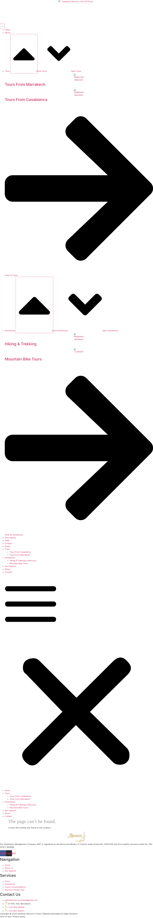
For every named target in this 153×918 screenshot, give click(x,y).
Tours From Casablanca (20, 552)
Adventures (10, 557)
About (7, 569)
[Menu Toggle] (2, 25)
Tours (7, 549)
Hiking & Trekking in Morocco (23, 560)
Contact (8, 572)
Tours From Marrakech (20, 555)
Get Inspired (10, 566)
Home (7, 546)
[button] (76, 681)
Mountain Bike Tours (19, 563)
